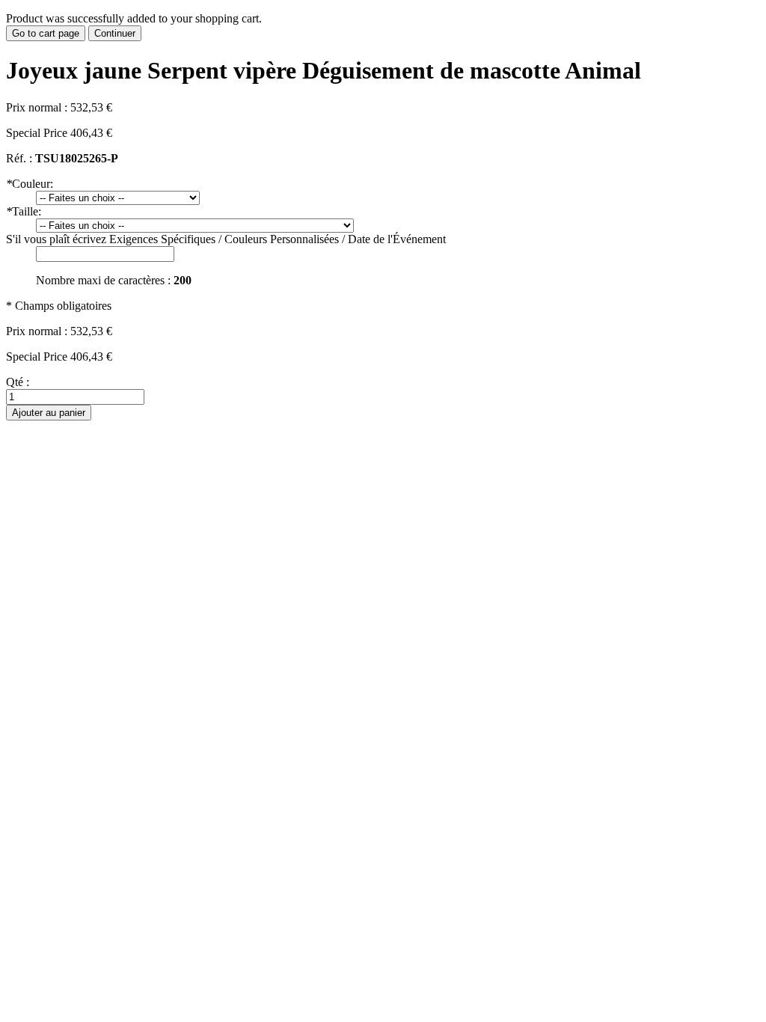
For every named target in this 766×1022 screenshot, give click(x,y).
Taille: (23, 211)
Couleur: (29, 183)
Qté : (17, 382)
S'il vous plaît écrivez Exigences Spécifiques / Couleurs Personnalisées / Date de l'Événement (226, 239)
